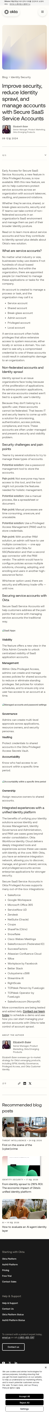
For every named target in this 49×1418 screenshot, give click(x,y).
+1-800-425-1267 (25, 1337)
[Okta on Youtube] (3, 1363)
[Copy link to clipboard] (19, 1083)
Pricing (5, 1270)
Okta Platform (9, 1259)
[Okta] (11, 12)
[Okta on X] (9, 1363)
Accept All (24, 1396)
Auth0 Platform (10, 1264)
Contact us (13, 1347)
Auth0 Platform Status (13, 1320)
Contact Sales (9, 1281)
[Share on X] (30, 1083)
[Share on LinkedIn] (24, 1083)
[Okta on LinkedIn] (16, 1363)
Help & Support (10, 1303)
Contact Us (8, 1309)
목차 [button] (4, 155)
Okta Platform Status (13, 1314)
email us (6, 1337)
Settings (24, 1409)
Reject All (24, 1402)
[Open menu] (42, 12)
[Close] (46, 1367)
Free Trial (6, 1276)
